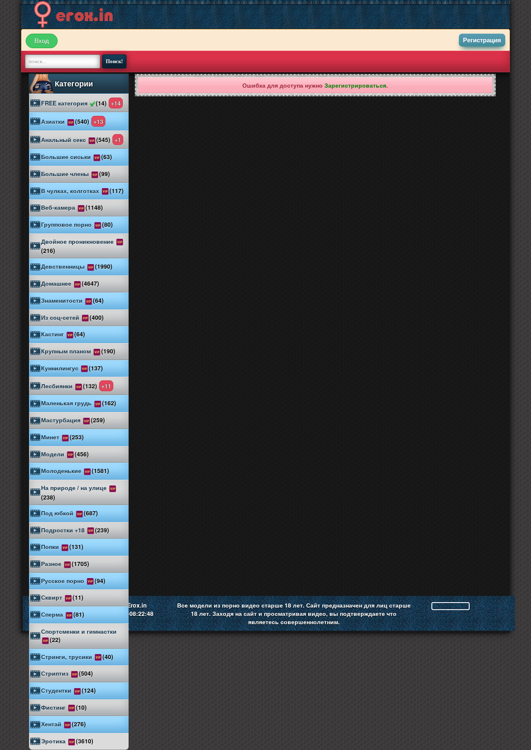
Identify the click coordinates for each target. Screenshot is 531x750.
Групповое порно (77, 224)
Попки (62, 546)
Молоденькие (75, 470)
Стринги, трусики (77, 656)
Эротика (67, 741)
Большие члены (75, 173)
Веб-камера (72, 207)
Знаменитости (72, 300)
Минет (62, 437)
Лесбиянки (76, 386)
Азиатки (72, 121)
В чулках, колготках (82, 190)
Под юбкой (69, 513)
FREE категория (81, 103)
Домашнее (70, 283)
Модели (65, 454)
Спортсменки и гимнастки (79, 635)
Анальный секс (81, 139)
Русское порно (73, 580)
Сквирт (62, 597)
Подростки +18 (75, 530)
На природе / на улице (74, 492)
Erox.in (137, 605)
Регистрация (482, 40)
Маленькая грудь (78, 403)
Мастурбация (73, 420)
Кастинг (63, 334)
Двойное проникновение (78, 246)
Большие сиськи (76, 156)
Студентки (68, 690)
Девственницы (76, 266)
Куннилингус (72, 368)
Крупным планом (78, 351)
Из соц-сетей (72, 317)
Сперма (62, 614)
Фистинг (64, 707)
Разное (65, 563)
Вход (41, 40)
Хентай (63, 724)
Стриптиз (67, 673)
